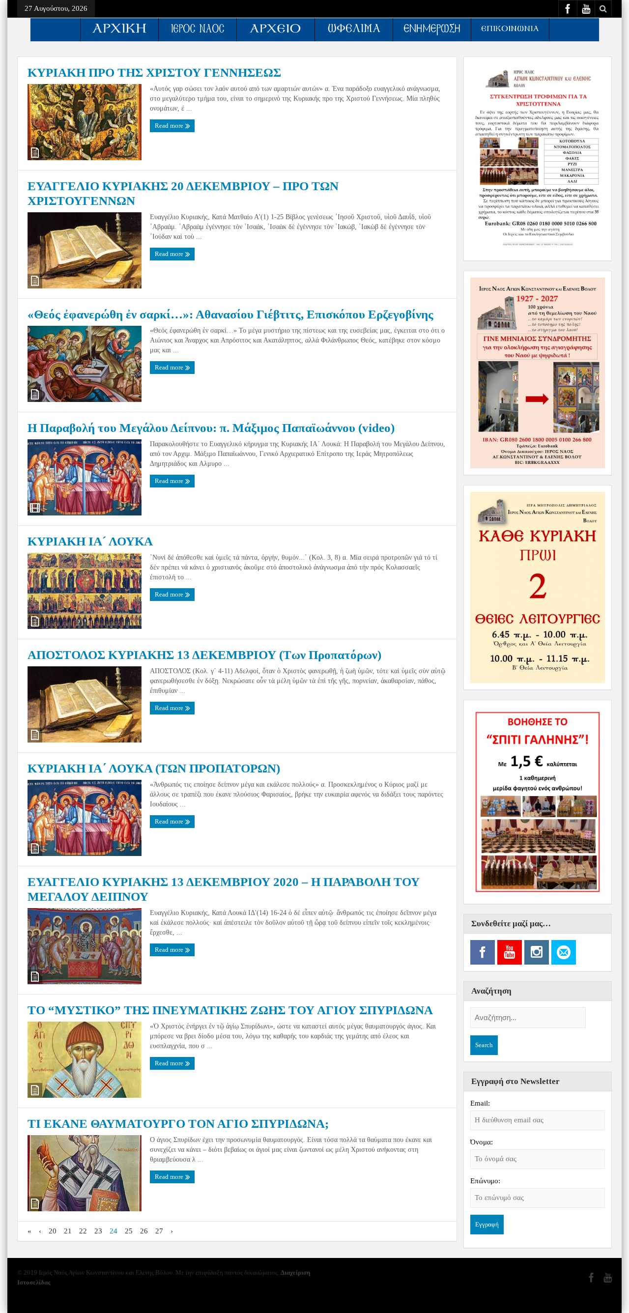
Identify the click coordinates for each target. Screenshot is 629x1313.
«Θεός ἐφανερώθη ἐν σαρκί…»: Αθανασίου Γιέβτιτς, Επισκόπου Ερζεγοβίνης (230, 314)
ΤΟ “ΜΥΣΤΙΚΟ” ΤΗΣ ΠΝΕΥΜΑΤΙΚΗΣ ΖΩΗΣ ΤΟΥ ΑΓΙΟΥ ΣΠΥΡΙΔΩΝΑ (230, 1010)
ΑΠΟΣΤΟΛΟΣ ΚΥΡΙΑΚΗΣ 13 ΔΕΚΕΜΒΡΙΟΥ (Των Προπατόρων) (204, 654)
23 (98, 1231)
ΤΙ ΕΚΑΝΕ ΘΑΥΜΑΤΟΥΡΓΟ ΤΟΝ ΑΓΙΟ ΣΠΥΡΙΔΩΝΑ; (178, 1123)
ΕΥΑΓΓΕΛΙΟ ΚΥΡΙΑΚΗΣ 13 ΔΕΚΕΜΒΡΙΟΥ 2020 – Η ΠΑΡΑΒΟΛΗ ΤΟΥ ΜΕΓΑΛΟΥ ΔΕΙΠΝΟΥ (224, 889)
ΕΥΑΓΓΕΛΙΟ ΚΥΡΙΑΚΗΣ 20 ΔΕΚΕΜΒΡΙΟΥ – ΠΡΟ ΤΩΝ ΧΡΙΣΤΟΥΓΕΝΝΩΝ (183, 193)
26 (144, 1231)
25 (129, 1231)
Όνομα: (481, 1142)
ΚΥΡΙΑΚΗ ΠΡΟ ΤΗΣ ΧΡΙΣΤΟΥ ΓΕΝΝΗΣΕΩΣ (154, 72)
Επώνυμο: (485, 1181)
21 (68, 1231)
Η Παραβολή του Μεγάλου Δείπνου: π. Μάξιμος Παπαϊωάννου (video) (211, 427)
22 (83, 1231)
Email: (480, 1103)
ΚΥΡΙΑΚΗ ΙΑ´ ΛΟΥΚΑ (90, 541)
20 (53, 1231)
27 (159, 1231)
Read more (170, 125)
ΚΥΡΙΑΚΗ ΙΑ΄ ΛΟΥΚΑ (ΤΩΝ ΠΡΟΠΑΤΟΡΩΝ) (154, 768)
